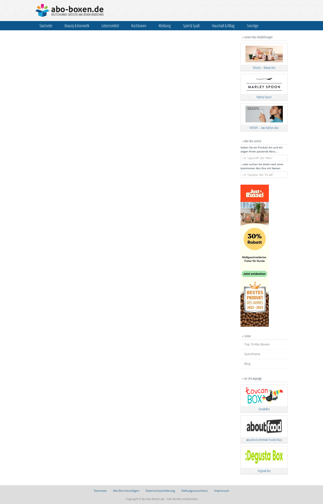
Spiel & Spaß (191, 25)
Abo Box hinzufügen (126, 491)
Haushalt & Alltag (223, 25)
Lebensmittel (110, 25)
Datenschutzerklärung (160, 491)
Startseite (45, 25)
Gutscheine (252, 354)
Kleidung (165, 25)
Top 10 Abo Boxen (257, 344)
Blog (247, 363)
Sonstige (252, 25)
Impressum (221, 491)
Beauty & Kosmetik (77, 25)
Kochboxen (138, 25)
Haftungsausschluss (194, 491)
